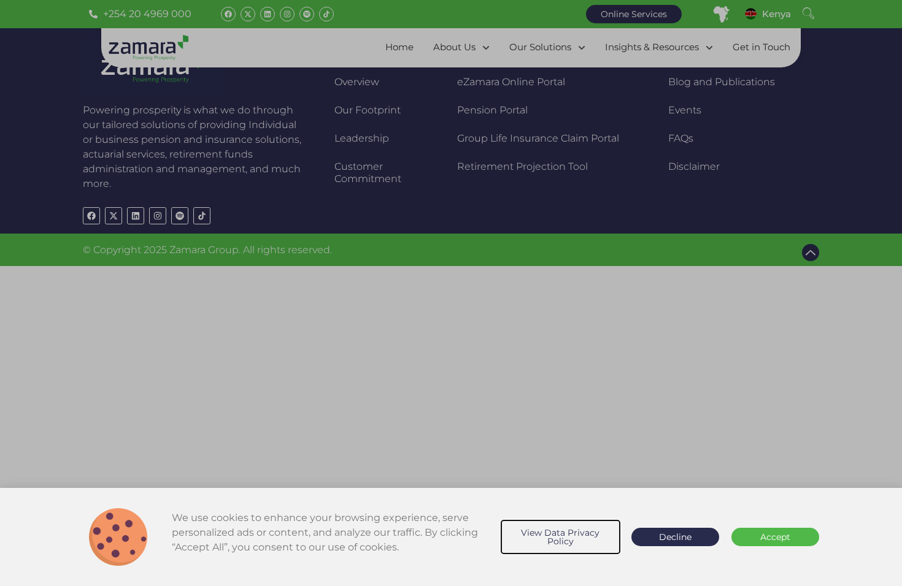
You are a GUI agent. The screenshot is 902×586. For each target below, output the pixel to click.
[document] (451, 293)
